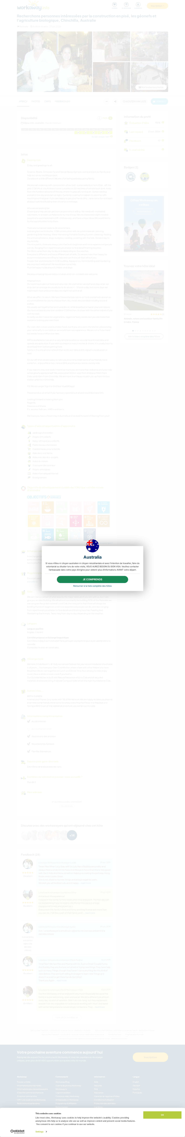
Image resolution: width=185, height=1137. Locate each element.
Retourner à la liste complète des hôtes (92, 586)
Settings (39, 1131)
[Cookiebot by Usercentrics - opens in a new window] (17, 1132)
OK (162, 1115)
